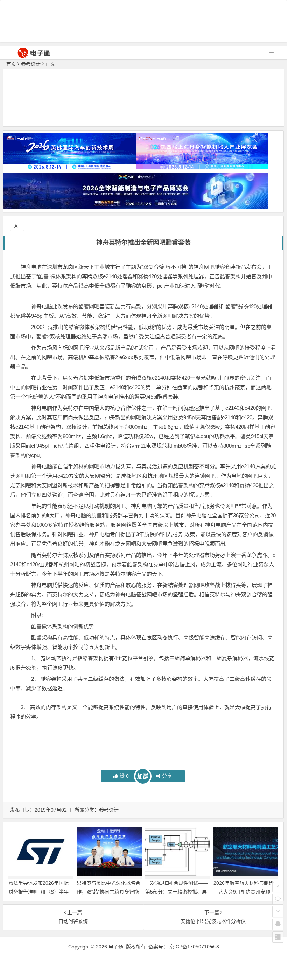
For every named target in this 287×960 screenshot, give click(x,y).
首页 (11, 64)
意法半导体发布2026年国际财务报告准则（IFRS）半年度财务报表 (38, 891)
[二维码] (278, 937)
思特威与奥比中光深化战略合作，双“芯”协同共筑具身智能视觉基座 (108, 891)
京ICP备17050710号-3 (194, 947)
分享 (167, 776)
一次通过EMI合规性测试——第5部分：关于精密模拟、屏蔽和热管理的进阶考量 (176, 891)
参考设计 (31, 64)
